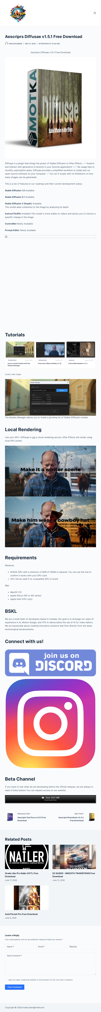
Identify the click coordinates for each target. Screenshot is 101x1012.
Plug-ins (56, 44)
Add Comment (14, 955)
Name (10, 946)
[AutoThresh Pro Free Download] (27, 898)
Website (73, 946)
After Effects (45, 44)
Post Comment (15, 987)
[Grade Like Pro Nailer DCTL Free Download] (27, 857)
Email (41, 946)
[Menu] (95, 13)
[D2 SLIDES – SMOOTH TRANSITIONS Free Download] (74, 857)
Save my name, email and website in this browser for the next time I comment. (40, 980)
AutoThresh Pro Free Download (21, 914)
